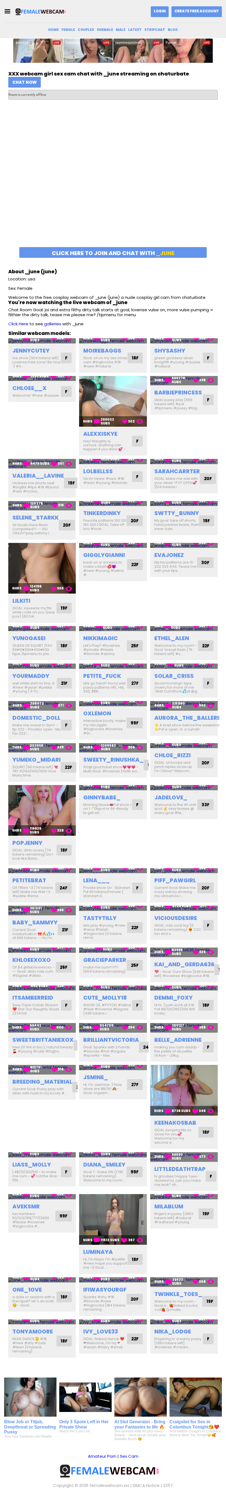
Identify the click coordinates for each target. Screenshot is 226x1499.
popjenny (27, 843)
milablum (168, 1206)
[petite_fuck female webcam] (113, 666)
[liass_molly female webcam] (42, 1154)
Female (68, 29)
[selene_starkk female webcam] (42, 506)
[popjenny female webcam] (42, 810)
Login (160, 11)
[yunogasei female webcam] (42, 628)
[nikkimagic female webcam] (113, 628)
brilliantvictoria (111, 1040)
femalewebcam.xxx (109, 1485)
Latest (135, 29)
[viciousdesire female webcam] (184, 908)
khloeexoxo (31, 960)
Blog (173, 29)
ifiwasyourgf (105, 1290)
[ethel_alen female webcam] (184, 628)
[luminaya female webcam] (113, 1219)
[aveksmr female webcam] (42, 1196)
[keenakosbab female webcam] (184, 1090)
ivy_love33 (100, 1331)
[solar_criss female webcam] (184, 666)
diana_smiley (104, 1164)
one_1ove (27, 1290)
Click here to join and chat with (113, 253)
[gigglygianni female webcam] (113, 545)
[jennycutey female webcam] (42, 340)
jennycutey (31, 351)
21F (64, 683)
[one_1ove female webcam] (42, 1279)
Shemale (105, 29)
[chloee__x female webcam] (42, 378)
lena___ (96, 880)
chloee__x (29, 388)
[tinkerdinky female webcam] (113, 503)
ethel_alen (171, 638)
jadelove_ (170, 797)
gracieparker (104, 960)
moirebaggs (102, 351)
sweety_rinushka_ (113, 760)
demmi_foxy (173, 998)
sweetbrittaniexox (43, 1040)
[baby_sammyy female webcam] (42, 910)
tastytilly (100, 918)
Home (53, 29)
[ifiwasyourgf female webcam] (113, 1279)
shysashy (169, 351)
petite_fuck (102, 676)
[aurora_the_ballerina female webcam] (184, 706)
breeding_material (42, 1082)
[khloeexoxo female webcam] (42, 950)
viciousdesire (175, 918)
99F (135, 723)
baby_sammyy (35, 922)
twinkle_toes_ (178, 1294)
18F (135, 358)
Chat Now (24, 82)
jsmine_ (95, 1077)
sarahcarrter (177, 471)
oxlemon (97, 713)
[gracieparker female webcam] (113, 950)
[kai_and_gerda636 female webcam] (184, 952)
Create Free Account (196, 11)
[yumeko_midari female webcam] (42, 748)
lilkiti (21, 601)
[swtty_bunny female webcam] (184, 503)
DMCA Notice (146, 1485)
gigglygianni (104, 555)
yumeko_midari (36, 760)
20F (208, 478)
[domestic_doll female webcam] (42, 706)
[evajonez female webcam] (184, 545)
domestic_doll (36, 718)
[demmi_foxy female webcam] (184, 988)
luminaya (98, 1252)
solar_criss (174, 676)
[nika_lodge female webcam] (184, 1322)
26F (64, 967)
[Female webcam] (42, 11)
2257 (168, 1485)
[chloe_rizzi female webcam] (184, 745)
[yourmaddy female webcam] (42, 666)
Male (120, 29)
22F (135, 564)
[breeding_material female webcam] (42, 1070)
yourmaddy (30, 676)
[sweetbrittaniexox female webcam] (42, 1028)
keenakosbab (175, 1123)
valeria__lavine (38, 476)
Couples (86, 29)
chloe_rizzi (172, 755)
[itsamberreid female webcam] (42, 988)
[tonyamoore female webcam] (42, 1322)
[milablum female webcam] (184, 1196)
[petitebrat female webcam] (42, 870)
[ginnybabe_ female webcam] (113, 787)
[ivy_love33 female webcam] (113, 1322)
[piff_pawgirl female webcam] (184, 870)
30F (205, 562)
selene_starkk (35, 517)
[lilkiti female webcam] (42, 568)
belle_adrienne (178, 1040)
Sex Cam (129, 1456)
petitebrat (29, 880)
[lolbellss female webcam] (113, 461)
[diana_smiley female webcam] (113, 1154)
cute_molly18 (105, 998)
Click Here (18, 324)
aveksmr (26, 1206)
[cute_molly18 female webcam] (113, 988)
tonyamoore (32, 1331)
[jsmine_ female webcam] (113, 1067)
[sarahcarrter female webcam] (184, 461)
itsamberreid (32, 998)
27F (135, 683)
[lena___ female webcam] (113, 870)
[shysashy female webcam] (184, 340)
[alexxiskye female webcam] (113, 401)
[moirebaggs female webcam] (113, 340)
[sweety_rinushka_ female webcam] (113, 748)
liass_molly (31, 1164)
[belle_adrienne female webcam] (184, 1028)
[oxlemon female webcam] (113, 703)
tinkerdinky (102, 513)
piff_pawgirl (175, 880)
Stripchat (154, 29)
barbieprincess (178, 392)
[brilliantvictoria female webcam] (113, 1028)
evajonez (169, 555)
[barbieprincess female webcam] (184, 381)
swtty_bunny (176, 513)
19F (71, 483)
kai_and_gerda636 (184, 964)
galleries (52, 324)
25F (135, 646)
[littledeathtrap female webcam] (184, 1157)
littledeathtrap (180, 1169)
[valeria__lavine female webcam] (42, 464)
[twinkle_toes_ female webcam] (184, 1282)
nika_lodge (172, 1331)
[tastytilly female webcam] (113, 908)
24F (64, 888)
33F (205, 805)
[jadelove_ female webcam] (184, 787)
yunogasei (28, 638)
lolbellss (98, 471)
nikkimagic (100, 638)
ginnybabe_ (101, 797)
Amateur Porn (102, 1456)
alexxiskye (100, 434)
